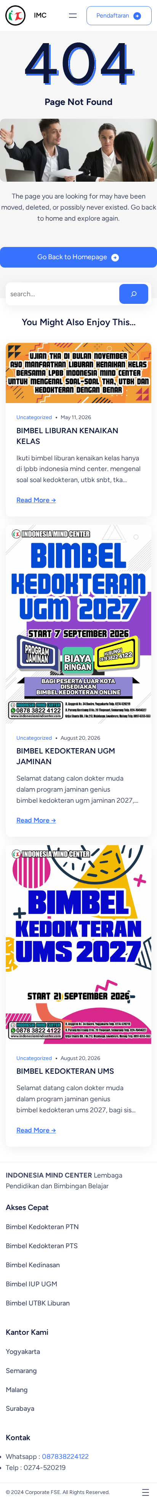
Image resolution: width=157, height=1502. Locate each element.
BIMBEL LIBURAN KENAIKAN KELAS (67, 436)
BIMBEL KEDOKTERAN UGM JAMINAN (65, 756)
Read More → (36, 500)
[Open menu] (72, 15)
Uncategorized (34, 417)
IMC (40, 15)
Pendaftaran (112, 15)
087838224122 (65, 1456)
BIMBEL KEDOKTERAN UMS (65, 1071)
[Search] (133, 294)
